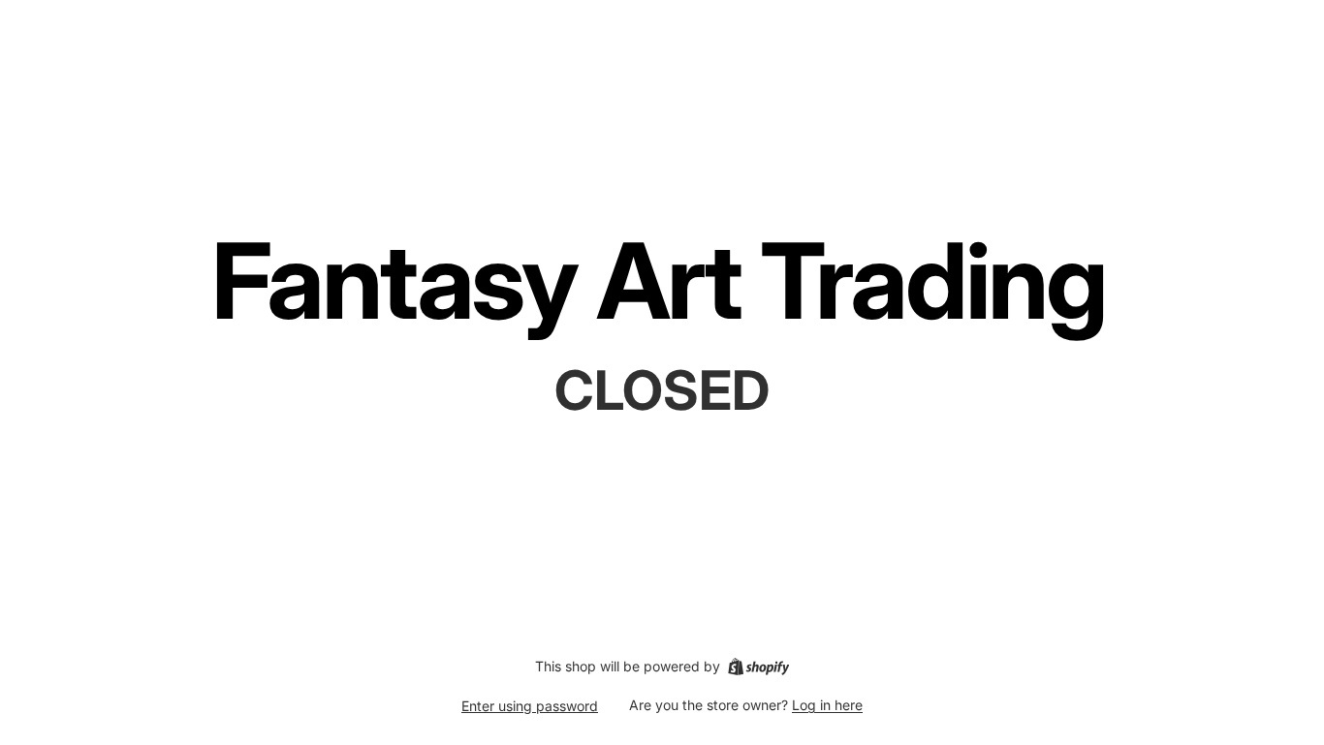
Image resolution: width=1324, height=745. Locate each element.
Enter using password (529, 706)
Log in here (827, 705)
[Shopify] (758, 666)
